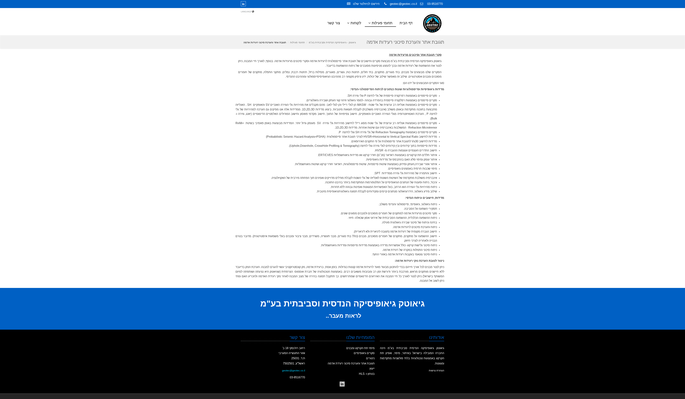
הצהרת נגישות (436, 370)
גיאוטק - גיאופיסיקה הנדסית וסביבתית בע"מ (332, 42)
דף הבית (406, 23)
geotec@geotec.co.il (403, 4)
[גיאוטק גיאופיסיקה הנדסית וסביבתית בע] (342, 384)
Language (246, 11)
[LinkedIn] (244, 3)
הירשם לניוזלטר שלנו (366, 4)
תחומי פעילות (297, 42)
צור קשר (333, 23)
